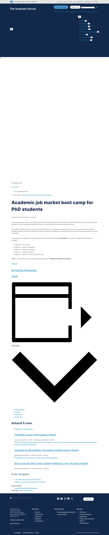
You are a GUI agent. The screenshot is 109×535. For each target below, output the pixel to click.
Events (65, 1)
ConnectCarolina (88, 1)
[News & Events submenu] (91, 40)
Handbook (38, 518)
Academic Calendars (85, 514)
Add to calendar (15, 345)
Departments (80, 1)
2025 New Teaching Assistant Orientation (27, 479)
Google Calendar (19, 409)
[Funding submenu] (87, 34)
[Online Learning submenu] (92, 37)
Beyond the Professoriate (24, 270)
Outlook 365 (18, 414)
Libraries (70, 1)
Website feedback (28, 532)
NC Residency (39, 521)
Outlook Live (18, 417)
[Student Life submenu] (89, 29)
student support (61, 7)
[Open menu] (11, 29)
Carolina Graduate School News (66, 512)
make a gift (75, 7)
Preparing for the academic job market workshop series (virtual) (46, 450)
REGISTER (14, 263)
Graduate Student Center (17, 520)
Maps (74, 1)
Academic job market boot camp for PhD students (30, 482)
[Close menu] (79, 17)
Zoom (14, 276)
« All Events (15, 187)
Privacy (37, 532)
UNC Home (83, 512)
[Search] (97, 7)
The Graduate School (23, 8)
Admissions (38, 516)
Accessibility (60, 1)
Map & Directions (15, 523)
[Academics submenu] (89, 23)
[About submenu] (86, 21)
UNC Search (95, 1)
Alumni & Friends (62, 514)
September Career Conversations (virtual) (35, 434)
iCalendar (17, 412)
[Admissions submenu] (89, 26)
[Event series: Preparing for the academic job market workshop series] (49, 455)
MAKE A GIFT (88, 499)
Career (21, 490)
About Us (37, 512)
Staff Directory (39, 514)
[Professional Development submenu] (98, 32)
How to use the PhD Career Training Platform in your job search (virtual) (51, 463)
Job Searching (28, 490)
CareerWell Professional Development (25, 488)
